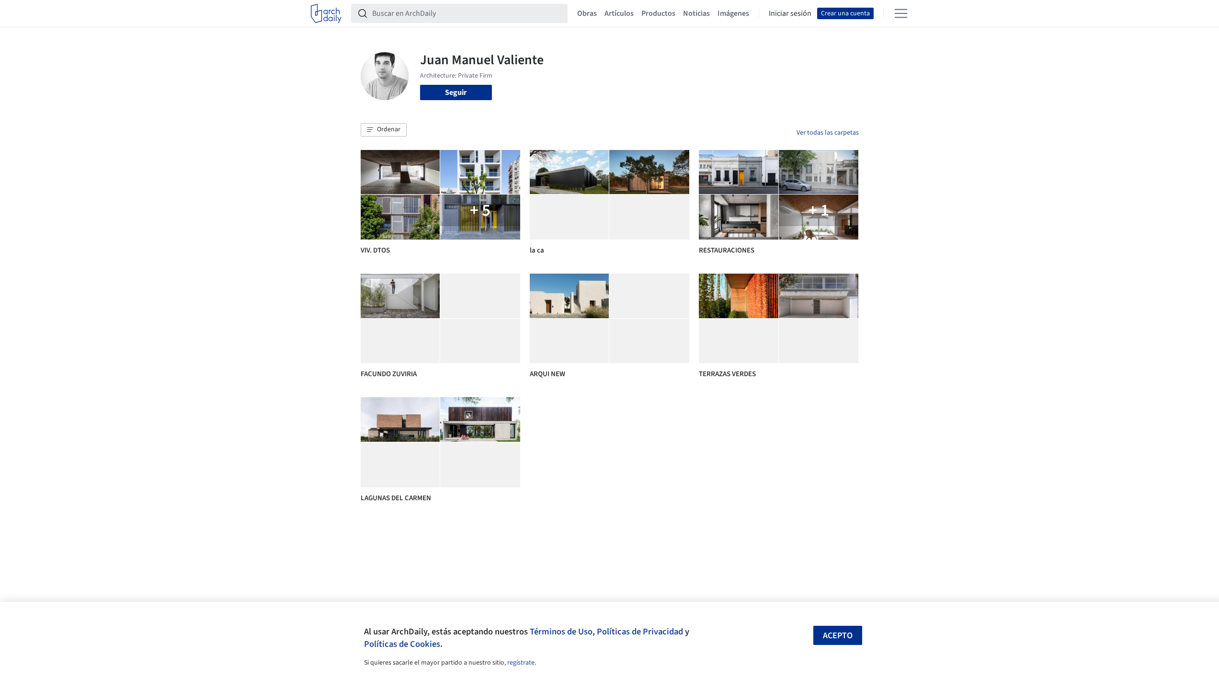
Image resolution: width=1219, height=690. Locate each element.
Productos (658, 13)
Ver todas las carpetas (828, 132)
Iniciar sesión (790, 13)
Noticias (696, 13)
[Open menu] (901, 13)
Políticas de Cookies (402, 644)
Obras (587, 13)
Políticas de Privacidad (640, 631)
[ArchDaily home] (326, 13)
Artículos (619, 13)
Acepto (838, 636)
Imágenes (733, 13)
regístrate (521, 662)
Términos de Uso (561, 631)
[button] (384, 130)
